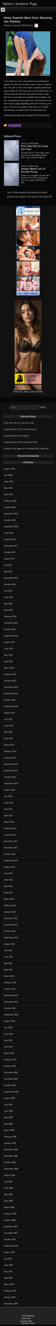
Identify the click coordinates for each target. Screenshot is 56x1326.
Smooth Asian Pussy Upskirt (16, 436)
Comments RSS (26, 1321)
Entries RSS (26, 1318)
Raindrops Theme (28, 1323)
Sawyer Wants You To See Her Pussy (20, 429)
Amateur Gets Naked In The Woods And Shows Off (26, 448)
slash (36, 143)
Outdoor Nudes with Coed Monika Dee (20, 442)
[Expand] (3, 10)
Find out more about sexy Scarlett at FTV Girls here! (26, 115)
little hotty (38, 110)
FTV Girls (23, 91)
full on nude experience (20, 103)
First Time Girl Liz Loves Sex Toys (19, 423)
